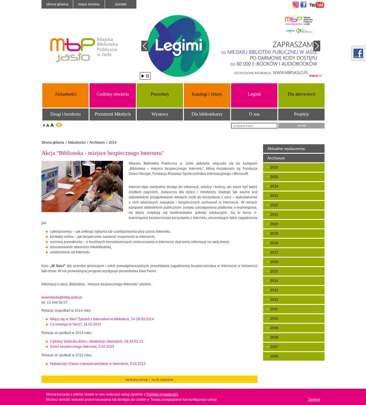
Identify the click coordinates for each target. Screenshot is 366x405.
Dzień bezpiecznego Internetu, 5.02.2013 (82, 347)
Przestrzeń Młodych (113, 114)
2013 (274, 290)
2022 (274, 205)
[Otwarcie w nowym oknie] (295, 4)
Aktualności (65, 94)
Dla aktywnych (301, 94)
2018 (274, 243)
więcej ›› (315, 75)
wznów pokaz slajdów (143, 76)
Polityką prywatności (162, 394)
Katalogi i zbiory (207, 94)
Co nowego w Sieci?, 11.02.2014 (75, 324)
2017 (274, 252)
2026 (274, 167)
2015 (274, 271)
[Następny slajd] (316, 46)
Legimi (254, 94)
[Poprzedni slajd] (144, 46)
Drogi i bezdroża (65, 114)
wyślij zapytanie (162, 379)
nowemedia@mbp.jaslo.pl (61, 297)
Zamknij (314, 400)
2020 (274, 224)
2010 (274, 319)
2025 (274, 177)
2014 (113, 143)
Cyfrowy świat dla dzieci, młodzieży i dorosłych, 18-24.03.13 (96, 341)
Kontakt (120, 4)
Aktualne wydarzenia (286, 148)
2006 (274, 356)
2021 (274, 215)
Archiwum (97, 143)
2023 (274, 196)
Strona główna (57, 4)
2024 (274, 186)
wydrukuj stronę (137, 379)
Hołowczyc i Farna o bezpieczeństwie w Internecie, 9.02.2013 (98, 364)
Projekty (301, 114)
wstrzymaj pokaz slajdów (147, 76)
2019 (274, 234)
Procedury (160, 94)
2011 (274, 309)
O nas (254, 114)
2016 (274, 262)
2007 (274, 347)
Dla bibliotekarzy (207, 114)
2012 (274, 300)
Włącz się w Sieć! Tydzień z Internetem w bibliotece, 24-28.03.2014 (102, 319)
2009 (274, 328)
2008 (274, 337)
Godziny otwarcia (113, 94)
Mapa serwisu (89, 4)
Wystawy (160, 114)
